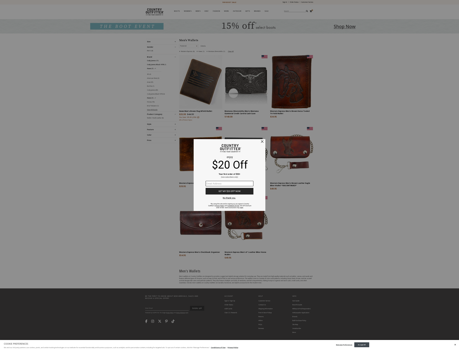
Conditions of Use (218, 347)
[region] (229, 345)
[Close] (455, 344)
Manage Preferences (344, 345)
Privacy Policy (233, 347)
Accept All (362, 345)
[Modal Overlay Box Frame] (229, 175)
